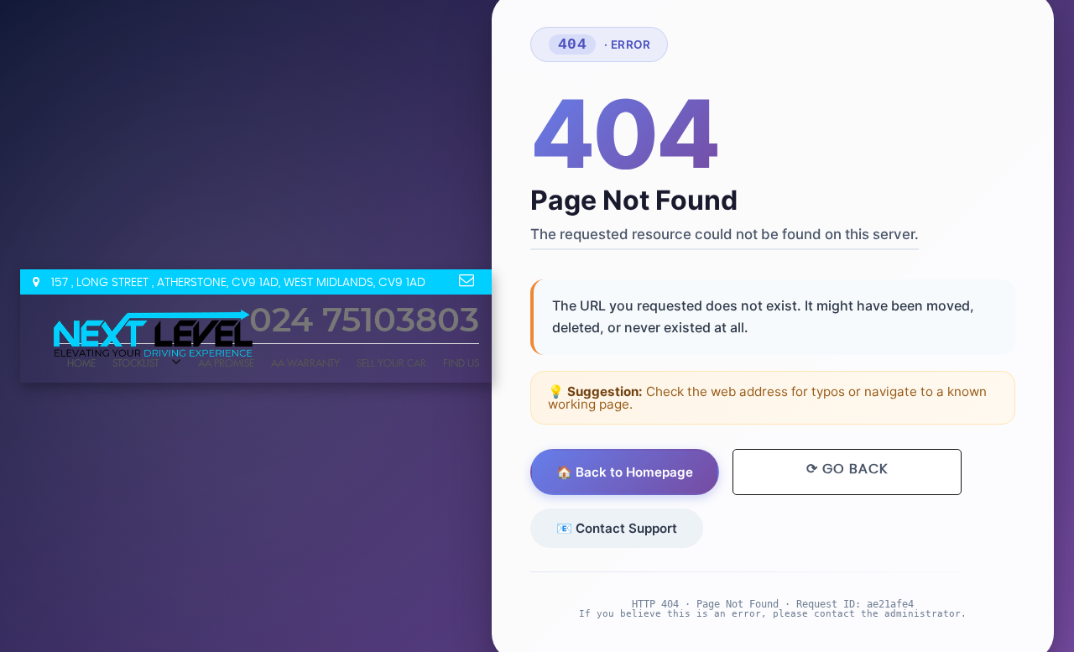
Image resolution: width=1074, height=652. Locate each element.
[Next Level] (154, 336)
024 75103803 (364, 321)
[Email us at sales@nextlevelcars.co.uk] (466, 280)
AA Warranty (305, 363)
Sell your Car (391, 363)
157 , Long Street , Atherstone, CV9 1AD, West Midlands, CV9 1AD (236, 283)
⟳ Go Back (846, 469)
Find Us (461, 363)
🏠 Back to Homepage (623, 472)
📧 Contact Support (615, 527)
